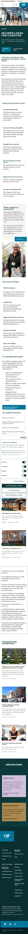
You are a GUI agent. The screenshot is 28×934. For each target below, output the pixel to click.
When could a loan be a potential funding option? (12, 432)
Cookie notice (18, 876)
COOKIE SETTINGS (18, 481)
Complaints (18, 896)
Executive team (6, 877)
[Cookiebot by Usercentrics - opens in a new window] (20, 438)
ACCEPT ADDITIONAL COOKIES (14, 485)
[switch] (24, 466)
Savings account (6, 856)
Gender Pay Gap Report (19, 884)
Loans (3, 859)
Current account (6, 853)
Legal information (7, 871)
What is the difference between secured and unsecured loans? (12, 422)
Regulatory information (5, 867)
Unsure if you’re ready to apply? (10, 427)
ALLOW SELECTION (14, 490)
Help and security (17, 850)
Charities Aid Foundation (8, 1)
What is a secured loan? (8, 417)
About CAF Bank (7, 864)
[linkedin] (5, 924)
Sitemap (17, 867)
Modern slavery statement (19, 880)
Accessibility (18, 870)
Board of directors (7, 874)
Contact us (18, 890)
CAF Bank (20, 1)
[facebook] (10, 924)
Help (16, 857)
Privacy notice (19, 873)
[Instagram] (15, 924)
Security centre (19, 854)
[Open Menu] (2, 5)
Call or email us (19, 893)
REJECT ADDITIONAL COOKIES (14, 495)
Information (19, 864)
